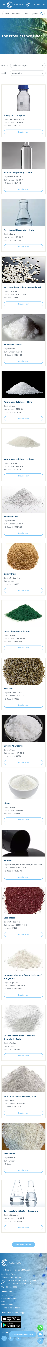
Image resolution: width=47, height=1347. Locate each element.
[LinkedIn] (11, 1338)
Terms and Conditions (10, 1308)
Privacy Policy (7, 1304)
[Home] (23, 1262)
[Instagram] (18, 1338)
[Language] (28, 4)
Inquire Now (23, 132)
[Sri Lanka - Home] (15, 4)
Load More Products (23, 1244)
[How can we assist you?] (40, 1334)
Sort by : (4, 73)
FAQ (3, 1301)
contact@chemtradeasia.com (18, 1283)
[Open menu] (4, 4)
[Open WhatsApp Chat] (40, 1328)
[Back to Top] (40, 1341)
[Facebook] (4, 1338)
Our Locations (7, 1295)
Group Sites (39, 4)
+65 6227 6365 (11, 1287)
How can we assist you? (23, 1334)
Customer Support (9, 1298)
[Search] (41, 13)
